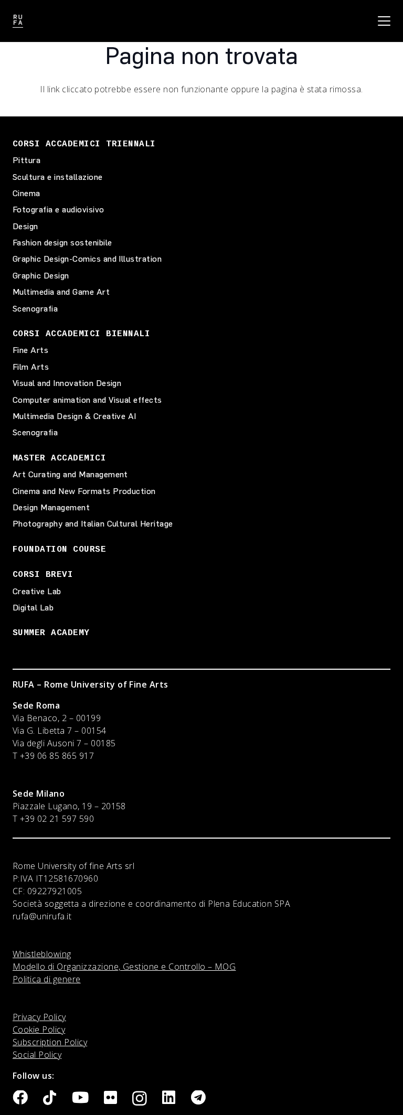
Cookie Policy (39, 1029)
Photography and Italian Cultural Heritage (93, 524)
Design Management (51, 507)
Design (25, 226)
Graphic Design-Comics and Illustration (87, 259)
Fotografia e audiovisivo (58, 210)
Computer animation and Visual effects (87, 400)
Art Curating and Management (70, 474)
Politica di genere (47, 979)
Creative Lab (37, 591)
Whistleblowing (42, 954)
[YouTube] (80, 1098)
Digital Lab (33, 608)
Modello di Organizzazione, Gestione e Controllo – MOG (124, 966)
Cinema (26, 193)
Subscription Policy (50, 1042)
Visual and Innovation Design (67, 383)
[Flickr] (110, 1098)
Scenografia (35, 309)
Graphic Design (41, 276)
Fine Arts (30, 350)
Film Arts (31, 367)
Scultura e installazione (58, 177)
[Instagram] (139, 1098)
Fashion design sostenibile (62, 243)
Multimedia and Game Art (61, 292)
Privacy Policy (39, 1017)
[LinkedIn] (168, 1098)
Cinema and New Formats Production (84, 491)
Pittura (26, 160)
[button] (384, 21)
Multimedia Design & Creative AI (74, 416)
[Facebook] (20, 1098)
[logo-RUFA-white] (18, 21)
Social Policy (37, 1054)
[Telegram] (198, 1098)
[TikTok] (49, 1098)
